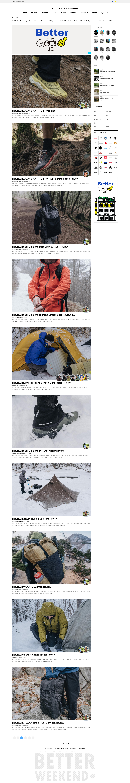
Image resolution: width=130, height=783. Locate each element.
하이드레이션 (97, 119)
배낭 (95, 111)
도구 (95, 126)
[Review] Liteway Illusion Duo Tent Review (34, 519)
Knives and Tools (58, 21)
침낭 (95, 115)
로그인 (17, 1)
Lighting (51, 21)
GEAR (54, 13)
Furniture (105, 21)
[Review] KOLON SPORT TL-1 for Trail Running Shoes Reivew (45, 179)
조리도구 (108, 115)
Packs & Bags (23, 21)
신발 (107, 119)
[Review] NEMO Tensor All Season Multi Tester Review (41, 383)
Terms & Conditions (61, 746)
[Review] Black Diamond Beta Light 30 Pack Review (40, 247)
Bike (100, 21)
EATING (63, 13)
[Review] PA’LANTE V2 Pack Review (31, 587)
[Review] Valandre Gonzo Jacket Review (33, 654)
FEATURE (45, 13)
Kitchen (36, 21)
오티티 (107, 126)
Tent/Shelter (15, 21)
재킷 (95, 123)
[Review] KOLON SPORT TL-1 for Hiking (33, 111)
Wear (81, 21)
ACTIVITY (73, 13)
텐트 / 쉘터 (109, 111)
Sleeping (31, 21)
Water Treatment (68, 21)
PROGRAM (84, 13)
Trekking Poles (44, 21)
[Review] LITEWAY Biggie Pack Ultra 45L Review (38, 722)
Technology (87, 21)
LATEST (24, 13)
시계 (107, 123)
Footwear (76, 21)
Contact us (74, 746)
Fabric (110, 21)
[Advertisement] (106, 232)
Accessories (95, 21)
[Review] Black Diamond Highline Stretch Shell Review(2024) (44, 315)
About (55, 746)
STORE (94, 13)
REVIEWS (34, 13)
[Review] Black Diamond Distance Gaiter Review (38, 451)
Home (14, 1)
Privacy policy (68, 746)
